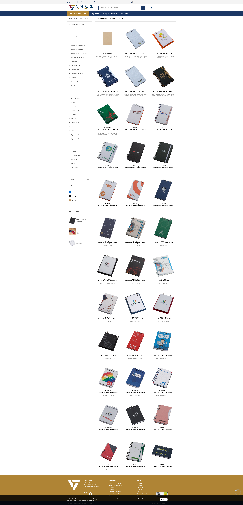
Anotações (74, 33)
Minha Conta (140, 487)
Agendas (73, 29)
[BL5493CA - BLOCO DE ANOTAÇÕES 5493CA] (163, 190)
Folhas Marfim (75, 122)
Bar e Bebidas (113, 489)
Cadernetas (74, 61)
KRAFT (74, 200)
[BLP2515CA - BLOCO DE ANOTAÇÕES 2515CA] (107, 303)
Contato (135, 2)
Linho (72, 131)
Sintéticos (73, 163)
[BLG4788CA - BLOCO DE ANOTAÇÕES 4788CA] (135, 266)
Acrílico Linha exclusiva (77, 25)
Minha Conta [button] (171, 2)
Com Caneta (74, 86)
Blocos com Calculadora (77, 49)
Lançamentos (95, 14)
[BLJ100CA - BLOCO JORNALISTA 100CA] (135, 341)
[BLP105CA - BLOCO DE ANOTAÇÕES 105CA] (135, 452)
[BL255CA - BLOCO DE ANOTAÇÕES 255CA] (163, 228)
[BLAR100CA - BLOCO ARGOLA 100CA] (108, 341)
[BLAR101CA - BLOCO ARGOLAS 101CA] (163, 303)
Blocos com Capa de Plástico (79, 53)
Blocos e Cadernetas (115, 491)
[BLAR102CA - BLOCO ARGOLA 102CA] (135, 303)
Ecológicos (74, 106)
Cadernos (114, 14)
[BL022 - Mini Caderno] (107, 39)
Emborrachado (75, 110)
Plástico (73, 147)
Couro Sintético (75, 98)
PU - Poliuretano (75, 155)
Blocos (73, 41)
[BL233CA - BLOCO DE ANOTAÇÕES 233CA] (107, 190)
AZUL (73, 192)
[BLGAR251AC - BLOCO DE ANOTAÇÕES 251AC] (107, 266)
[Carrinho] (165, 7)
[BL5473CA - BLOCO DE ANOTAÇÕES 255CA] (135, 190)
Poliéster (73, 151)
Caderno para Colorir (77, 73)
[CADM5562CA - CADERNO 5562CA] (163, 266)
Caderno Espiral (75, 69)
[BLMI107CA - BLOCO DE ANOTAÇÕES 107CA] (108, 378)
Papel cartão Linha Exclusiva (79, 135)
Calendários (124, 14)
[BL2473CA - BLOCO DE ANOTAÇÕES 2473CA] (135, 228)
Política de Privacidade (89, 501)
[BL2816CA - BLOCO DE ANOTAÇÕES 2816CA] (107, 152)
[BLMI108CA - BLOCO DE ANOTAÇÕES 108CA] (162, 341)
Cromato (73, 102)
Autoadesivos (75, 37)
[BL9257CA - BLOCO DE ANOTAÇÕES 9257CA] (107, 228)
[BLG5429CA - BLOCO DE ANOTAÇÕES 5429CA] (163, 39)
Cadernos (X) (74, 82)
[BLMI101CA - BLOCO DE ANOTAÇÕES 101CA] (135, 415)
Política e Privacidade (143, 494)
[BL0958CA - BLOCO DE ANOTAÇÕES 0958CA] (163, 114)
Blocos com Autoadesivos (78, 45)
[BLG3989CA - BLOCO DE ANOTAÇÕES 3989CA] (107, 114)
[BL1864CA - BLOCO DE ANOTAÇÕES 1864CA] (135, 114)
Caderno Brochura (76, 65)
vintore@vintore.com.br (88, 2)
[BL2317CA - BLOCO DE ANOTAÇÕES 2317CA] (135, 39)
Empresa (124, 2)
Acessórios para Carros (115, 485)
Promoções (105, 14)
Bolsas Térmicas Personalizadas (118, 494)
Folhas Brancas (75, 118)
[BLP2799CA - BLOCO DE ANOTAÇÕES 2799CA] (135, 76)
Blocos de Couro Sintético (78, 57)
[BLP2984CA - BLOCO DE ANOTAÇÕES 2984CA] (163, 76)
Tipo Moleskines (75, 167)
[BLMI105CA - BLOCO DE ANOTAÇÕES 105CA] (162, 378)
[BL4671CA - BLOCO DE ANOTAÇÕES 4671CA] (135, 152)
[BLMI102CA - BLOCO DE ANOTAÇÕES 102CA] (108, 415)
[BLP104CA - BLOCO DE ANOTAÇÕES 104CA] (162, 452)
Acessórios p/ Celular (115, 483)
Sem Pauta (74, 159)
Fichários (73, 114)
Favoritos (139, 489)
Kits (72, 126)
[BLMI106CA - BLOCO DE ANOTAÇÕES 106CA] (135, 378)
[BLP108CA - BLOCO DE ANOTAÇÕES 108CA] (162, 415)
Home (118, 2)
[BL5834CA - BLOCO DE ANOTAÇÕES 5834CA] (163, 152)
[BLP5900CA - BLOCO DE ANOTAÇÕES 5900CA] (107, 76)
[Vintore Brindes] (81, 8)
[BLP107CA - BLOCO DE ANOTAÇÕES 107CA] (108, 452)
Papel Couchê (75, 139)
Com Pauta (74, 94)
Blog (130, 2)
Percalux (73, 143)
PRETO (74, 196)
